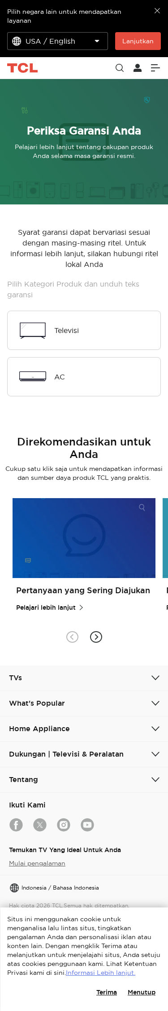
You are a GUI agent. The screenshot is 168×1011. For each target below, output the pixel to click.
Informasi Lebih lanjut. (100, 973)
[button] (96, 637)
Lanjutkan (138, 41)
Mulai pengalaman (37, 863)
